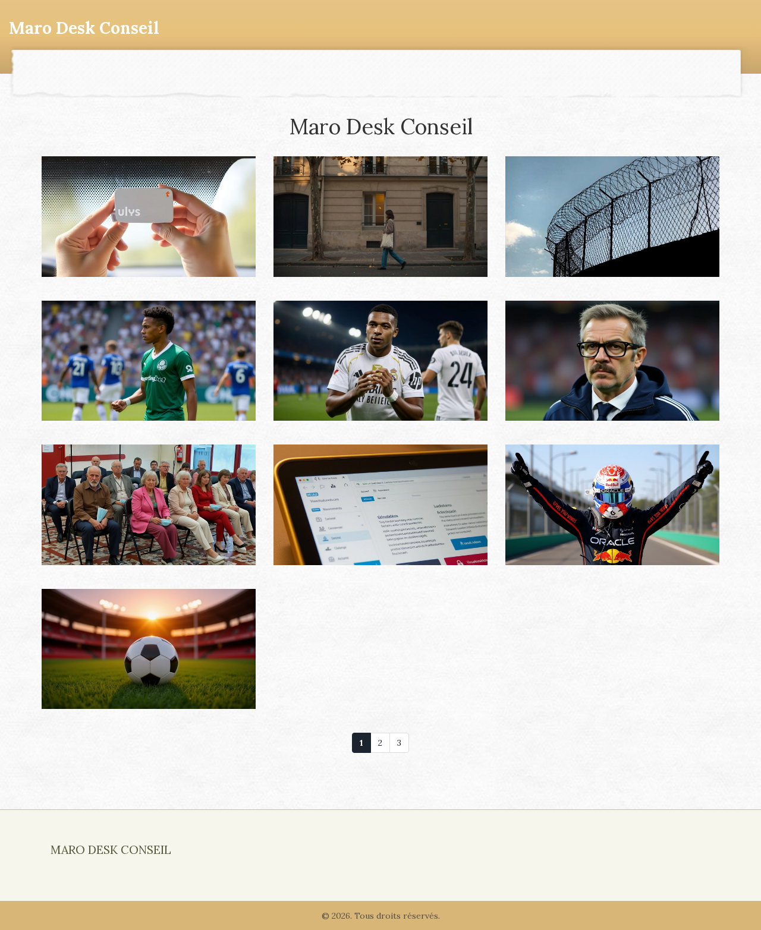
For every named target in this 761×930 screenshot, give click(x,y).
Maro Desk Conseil (84, 28)
